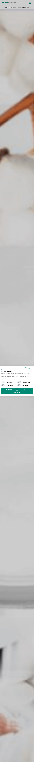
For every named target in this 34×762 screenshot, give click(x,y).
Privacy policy (29, 368)
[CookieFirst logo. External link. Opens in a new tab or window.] (2, 369)
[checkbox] (3, 382)
